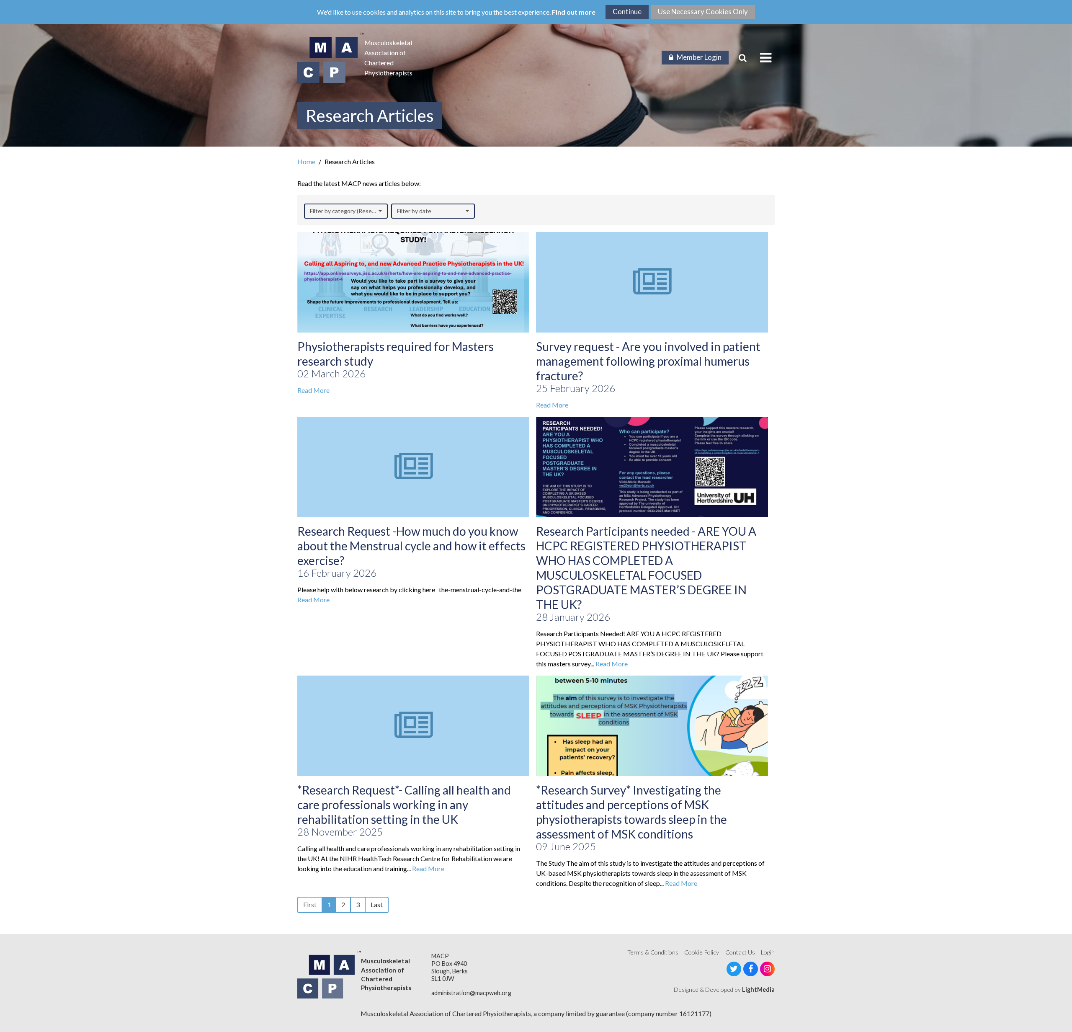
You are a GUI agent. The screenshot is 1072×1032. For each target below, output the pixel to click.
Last (377, 904)
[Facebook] (750, 969)
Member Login (699, 57)
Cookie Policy (701, 952)
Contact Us (740, 952)
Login (768, 952)
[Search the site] (742, 57)
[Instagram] (767, 969)
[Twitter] (734, 969)
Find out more (573, 12)
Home (306, 161)
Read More (313, 390)
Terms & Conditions (652, 952)
